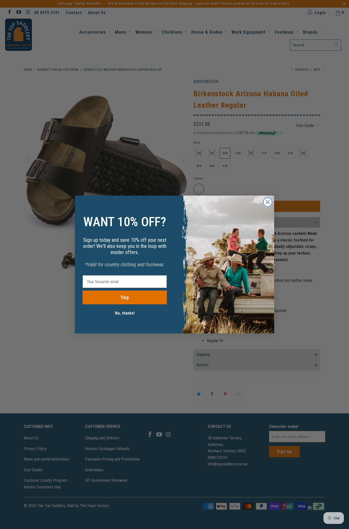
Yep (125, 297)
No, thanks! (125, 313)
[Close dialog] (267, 202)
